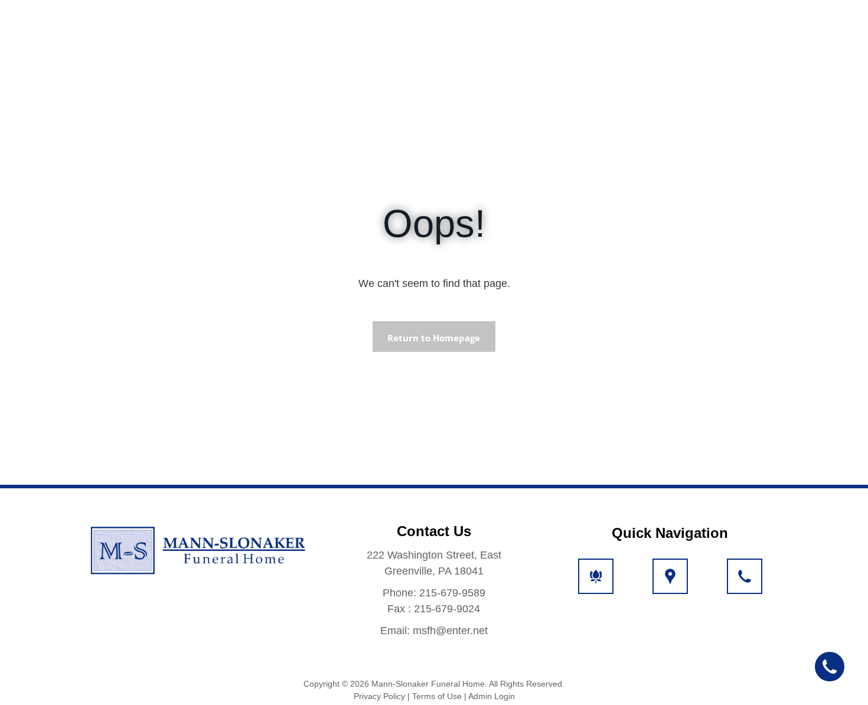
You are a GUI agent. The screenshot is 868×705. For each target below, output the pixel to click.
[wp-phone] (744, 583)
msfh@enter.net (450, 631)
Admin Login (491, 696)
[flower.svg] (595, 583)
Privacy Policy (379, 696)
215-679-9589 (452, 593)
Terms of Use (437, 696)
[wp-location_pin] (670, 583)
